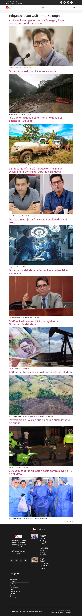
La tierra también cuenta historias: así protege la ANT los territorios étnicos (45, 563)
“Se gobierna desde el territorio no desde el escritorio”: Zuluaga (35, 119)
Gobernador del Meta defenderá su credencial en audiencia (39, 272)
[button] (43, 7)
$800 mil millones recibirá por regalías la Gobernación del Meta (33, 323)
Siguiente (69, 521)
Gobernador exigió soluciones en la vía (32, 71)
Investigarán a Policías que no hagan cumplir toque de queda (40, 421)
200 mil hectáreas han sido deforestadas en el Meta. (41, 372)
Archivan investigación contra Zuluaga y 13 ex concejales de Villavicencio (36, 22)
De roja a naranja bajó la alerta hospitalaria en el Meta (38, 221)
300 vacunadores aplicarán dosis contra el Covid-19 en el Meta (40, 472)
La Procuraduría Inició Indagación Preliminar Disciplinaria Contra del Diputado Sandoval (35, 170)
